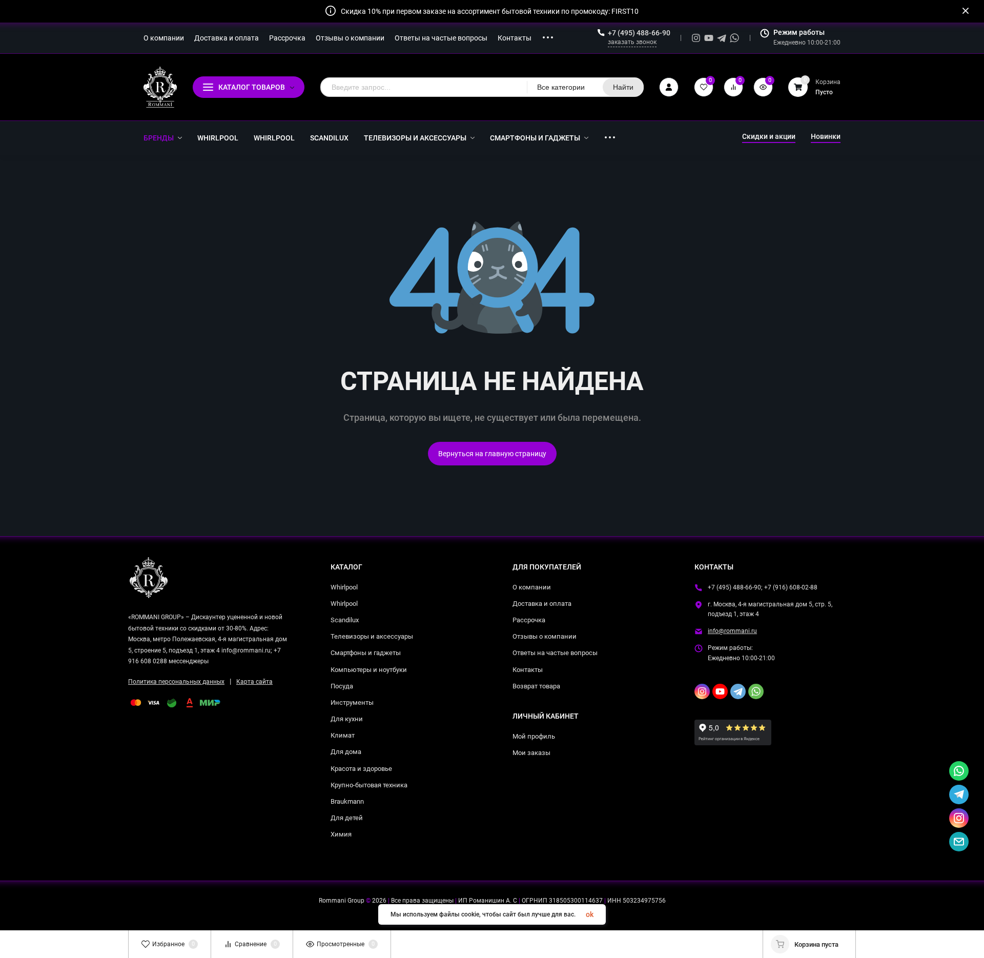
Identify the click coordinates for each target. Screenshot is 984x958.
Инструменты (352, 702)
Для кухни (347, 719)
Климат (343, 735)
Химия (341, 834)
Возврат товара (536, 686)
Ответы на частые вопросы (555, 653)
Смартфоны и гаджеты (366, 653)
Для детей (347, 818)
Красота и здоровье (361, 768)
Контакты (527, 670)
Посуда (342, 686)
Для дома (346, 752)
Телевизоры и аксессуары (372, 636)
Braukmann (347, 801)
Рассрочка (528, 620)
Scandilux (345, 620)
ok (589, 914)
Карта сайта (254, 681)
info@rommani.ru (732, 631)
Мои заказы (531, 753)
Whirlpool (344, 587)
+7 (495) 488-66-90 (639, 33)
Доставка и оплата (541, 603)
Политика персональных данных (176, 681)
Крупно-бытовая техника (369, 785)
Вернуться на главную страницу (492, 454)
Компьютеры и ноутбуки (369, 670)
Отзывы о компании (544, 636)
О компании (531, 587)
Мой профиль (533, 736)
